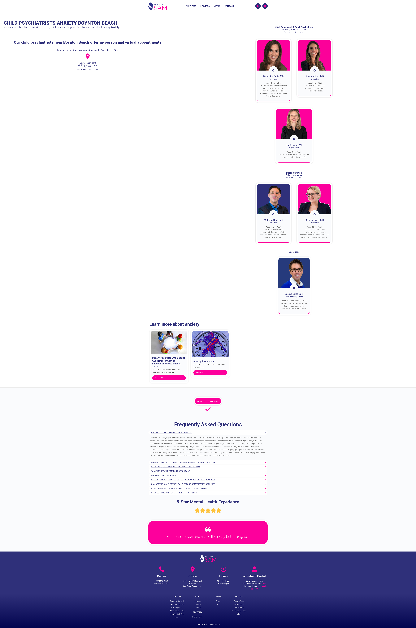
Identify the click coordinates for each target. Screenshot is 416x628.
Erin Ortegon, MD (177, 608)
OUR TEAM (191, 6)
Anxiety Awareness (203, 361)
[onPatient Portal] (254, 569)
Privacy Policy (239, 604)
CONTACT (229, 6)
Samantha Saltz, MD (177, 601)
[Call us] (161, 569)
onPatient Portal (254, 576)
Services (197, 601)
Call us (161, 576)
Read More (158, 378)
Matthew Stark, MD (177, 611)
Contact (198, 608)
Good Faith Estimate (239, 611)
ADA (238, 614)
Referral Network (198, 617)
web (264, 584)
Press (218, 601)
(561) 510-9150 (162, 581)
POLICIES (239, 596)
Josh (177, 617)
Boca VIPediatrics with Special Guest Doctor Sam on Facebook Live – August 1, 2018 (168, 362)
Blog (218, 604)
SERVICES (205, 6)
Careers (198, 604)
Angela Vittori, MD (177, 604)
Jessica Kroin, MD (177, 614)
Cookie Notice (239, 608)
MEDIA (217, 6)
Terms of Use (239, 601)
